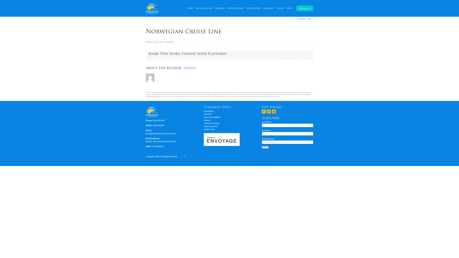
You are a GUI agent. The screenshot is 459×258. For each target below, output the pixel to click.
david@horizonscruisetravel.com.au (161, 134)
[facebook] (264, 111)
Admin (150, 42)
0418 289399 (158, 125)
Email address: (268, 139)
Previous (301, 19)
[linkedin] (274, 111)
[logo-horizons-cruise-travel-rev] (152, 4)
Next (309, 19)
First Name (266, 122)
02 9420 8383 (159, 121)
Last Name (266, 130)
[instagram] (269, 111)
